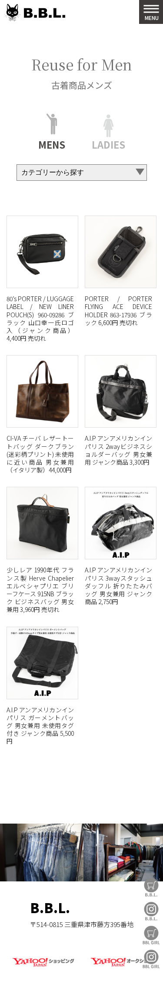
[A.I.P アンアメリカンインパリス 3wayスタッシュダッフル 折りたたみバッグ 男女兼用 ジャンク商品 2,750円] (120, 523)
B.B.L (34, 13)
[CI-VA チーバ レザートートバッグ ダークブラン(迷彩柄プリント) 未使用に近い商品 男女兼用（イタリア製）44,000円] (42, 391)
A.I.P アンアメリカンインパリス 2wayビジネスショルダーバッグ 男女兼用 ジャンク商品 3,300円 (118, 450)
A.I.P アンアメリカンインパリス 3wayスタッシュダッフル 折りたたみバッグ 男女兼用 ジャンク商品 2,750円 (118, 585)
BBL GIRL (151, 959)
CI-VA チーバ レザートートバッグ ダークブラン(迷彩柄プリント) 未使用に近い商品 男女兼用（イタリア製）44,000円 (40, 454)
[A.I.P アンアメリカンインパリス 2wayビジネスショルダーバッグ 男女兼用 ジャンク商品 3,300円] (120, 391)
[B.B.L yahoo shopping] (43, 967)
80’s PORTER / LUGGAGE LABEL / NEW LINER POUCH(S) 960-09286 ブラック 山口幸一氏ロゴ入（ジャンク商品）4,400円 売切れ (40, 318)
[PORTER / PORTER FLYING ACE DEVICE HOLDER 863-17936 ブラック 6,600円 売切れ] (120, 252)
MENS (51, 143)
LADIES (108, 143)
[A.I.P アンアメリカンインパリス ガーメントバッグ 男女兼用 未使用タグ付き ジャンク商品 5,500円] (42, 663)
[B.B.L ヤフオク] (120, 967)
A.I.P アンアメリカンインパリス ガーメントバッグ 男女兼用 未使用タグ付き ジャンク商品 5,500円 (40, 725)
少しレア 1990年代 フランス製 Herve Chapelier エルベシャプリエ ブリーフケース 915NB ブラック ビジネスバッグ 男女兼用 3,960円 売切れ (40, 589)
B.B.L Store (151, 887)
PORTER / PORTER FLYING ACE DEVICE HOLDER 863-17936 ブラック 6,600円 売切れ (118, 310)
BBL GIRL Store (151, 935)
